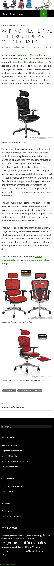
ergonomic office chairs (29, 55)
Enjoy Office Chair (10, 466)
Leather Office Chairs (11, 516)
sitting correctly (7, 555)
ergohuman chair (8, 538)
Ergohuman (7, 511)
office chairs (35, 551)
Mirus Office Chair (10, 456)
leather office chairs (9, 548)
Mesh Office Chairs (13, 13)
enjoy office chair (31, 536)
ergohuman (9, 391)
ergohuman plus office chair (24, 538)
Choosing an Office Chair (13, 405)
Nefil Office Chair (10, 445)
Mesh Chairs (7, 491)
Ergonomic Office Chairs (14, 26)
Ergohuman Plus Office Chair (15, 461)
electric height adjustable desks (13, 536)
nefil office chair (20, 552)
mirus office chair (8, 552)
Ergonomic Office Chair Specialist (34, 47)
